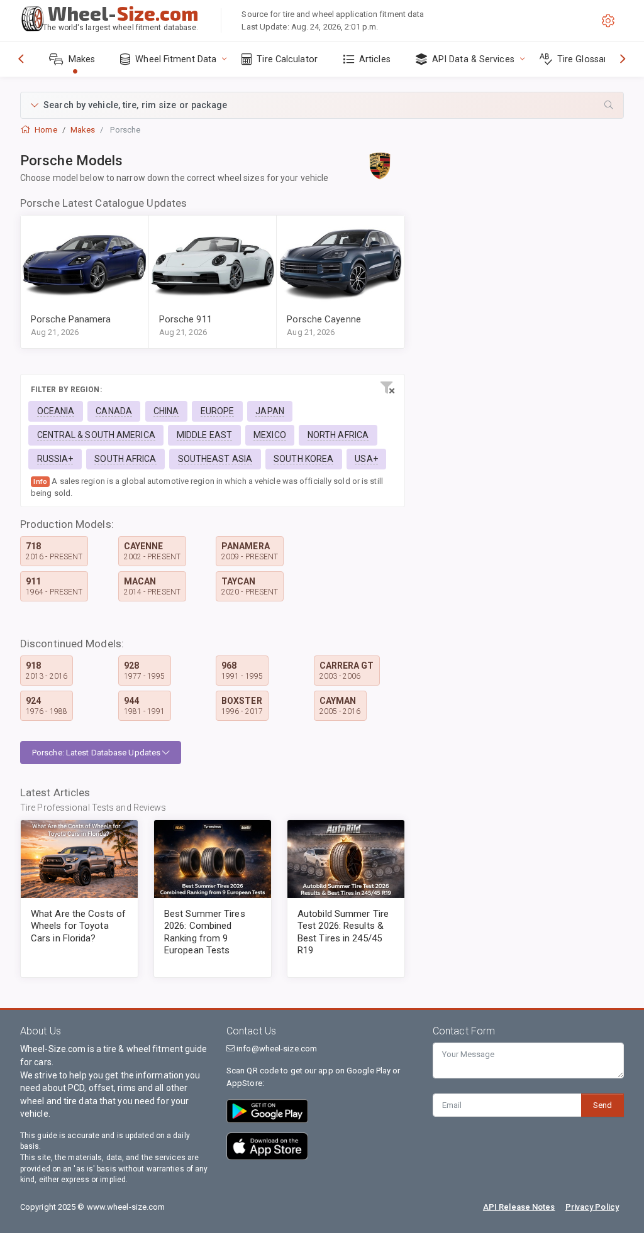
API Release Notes (519, 1207)
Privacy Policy (592, 1207)
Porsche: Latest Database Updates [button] (97, 752)
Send (602, 1105)
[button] (322, 105)
